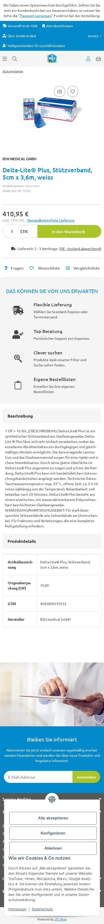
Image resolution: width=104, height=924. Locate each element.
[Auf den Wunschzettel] (72, 91)
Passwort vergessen (35, 15)
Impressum (17, 909)
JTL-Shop (61, 919)
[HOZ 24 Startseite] (52, 58)
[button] (94, 36)
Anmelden (86, 777)
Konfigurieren (53, 833)
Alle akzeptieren (53, 818)
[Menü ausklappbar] (5, 58)
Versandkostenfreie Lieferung (50, 220)
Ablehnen (53, 848)
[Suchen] (14, 58)
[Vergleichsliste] (59, 91)
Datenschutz (42, 909)
